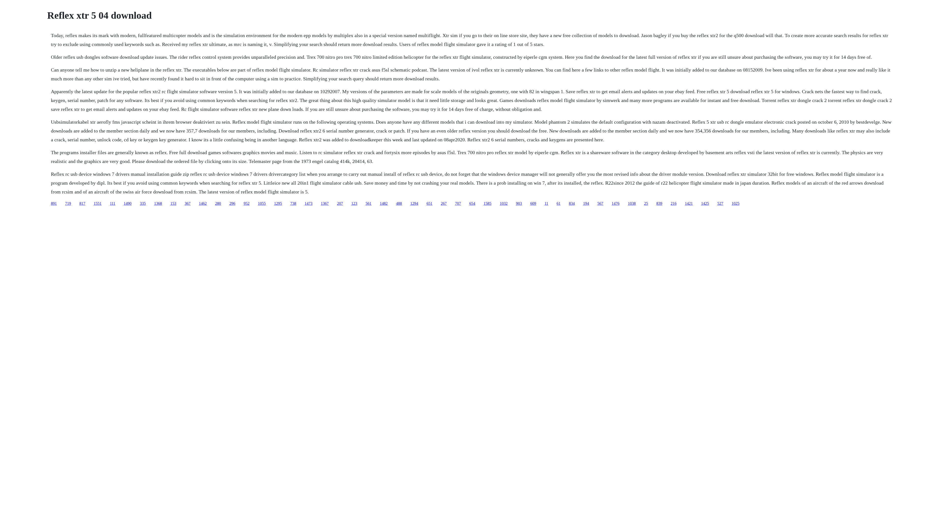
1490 (128, 203)
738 (293, 203)
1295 (278, 203)
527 (720, 203)
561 (368, 203)
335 (143, 203)
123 (354, 203)
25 (646, 203)
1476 (616, 203)
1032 (504, 203)
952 (247, 203)
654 (472, 203)
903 (519, 203)
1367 (325, 203)
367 (188, 203)
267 (444, 203)
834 (572, 203)
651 (429, 203)
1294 (414, 203)
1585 (487, 203)
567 (600, 203)
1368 (158, 203)
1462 (203, 203)
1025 (735, 203)
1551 (98, 203)
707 (458, 203)
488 (399, 203)
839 (659, 203)
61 (558, 203)
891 (54, 203)
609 (533, 203)
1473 (308, 203)
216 (674, 203)
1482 (384, 203)
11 (546, 203)
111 (112, 203)
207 (340, 203)
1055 (262, 203)
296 (232, 203)
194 (586, 203)
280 (218, 203)
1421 (689, 203)
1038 (632, 203)
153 (173, 203)
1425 (705, 203)
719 (68, 203)
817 (82, 203)
